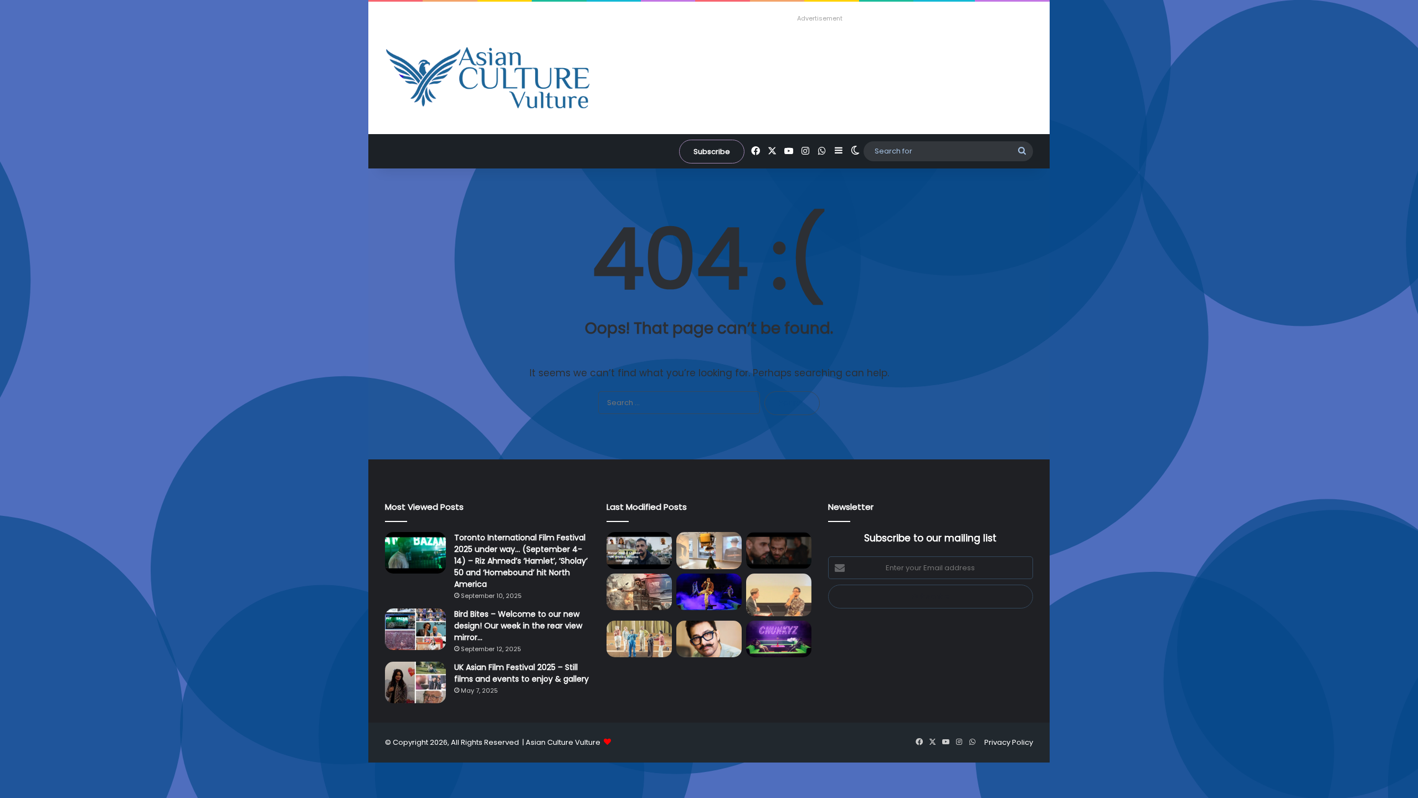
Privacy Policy (1008, 742)
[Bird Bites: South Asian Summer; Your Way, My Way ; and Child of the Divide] (778, 639)
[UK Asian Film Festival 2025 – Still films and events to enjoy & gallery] (415, 682)
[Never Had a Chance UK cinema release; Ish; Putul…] (778, 550)
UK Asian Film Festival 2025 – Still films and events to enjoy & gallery (521, 673)
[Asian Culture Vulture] (487, 79)
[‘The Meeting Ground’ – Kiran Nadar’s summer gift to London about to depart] (709, 550)
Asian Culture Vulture (563, 742)
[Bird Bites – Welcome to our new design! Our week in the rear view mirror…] (415, 629)
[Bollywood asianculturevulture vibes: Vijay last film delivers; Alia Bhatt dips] (639, 592)
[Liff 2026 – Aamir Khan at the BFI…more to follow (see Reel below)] (778, 595)
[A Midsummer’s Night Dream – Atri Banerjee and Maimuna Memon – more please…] (639, 639)
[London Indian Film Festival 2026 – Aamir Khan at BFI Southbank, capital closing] (709, 639)
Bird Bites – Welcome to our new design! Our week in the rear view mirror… (518, 625)
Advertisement (819, 18)
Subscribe (711, 151)
